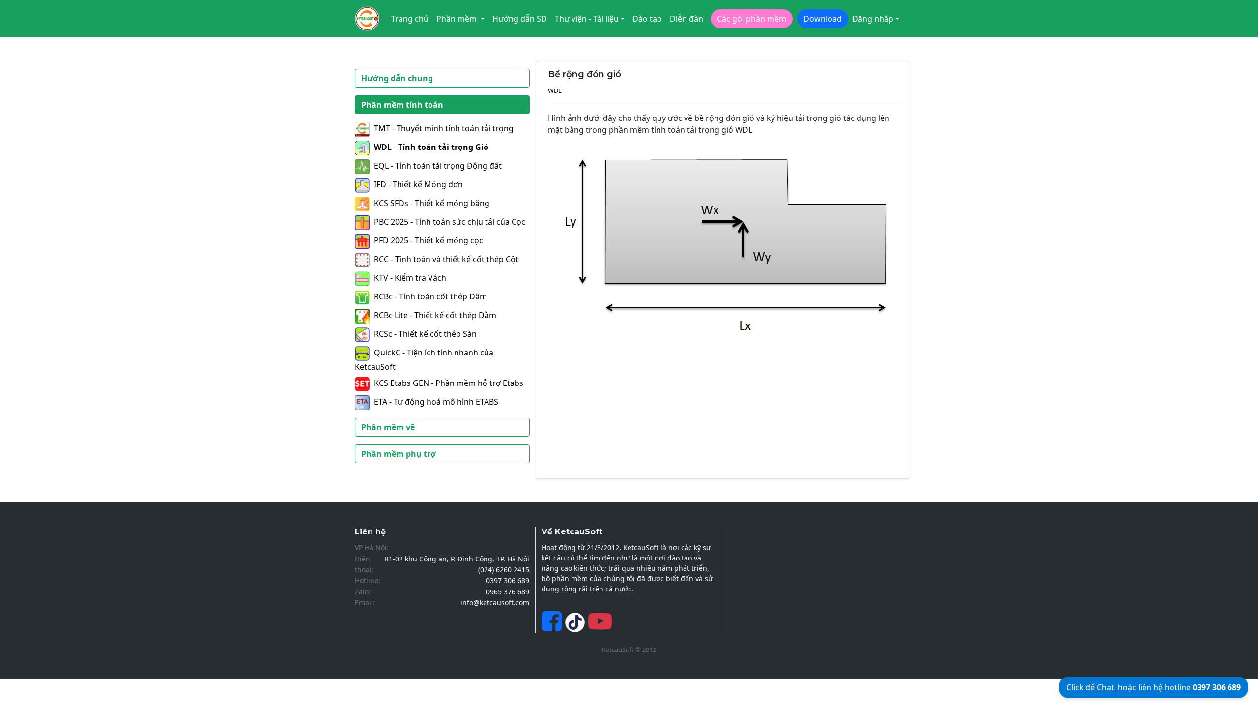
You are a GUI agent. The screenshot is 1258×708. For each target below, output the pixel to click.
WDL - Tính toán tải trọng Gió (431, 147)
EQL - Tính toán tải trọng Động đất (438, 165)
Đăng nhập (872, 18)
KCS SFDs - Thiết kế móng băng (431, 203)
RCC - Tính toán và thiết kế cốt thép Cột (446, 259)
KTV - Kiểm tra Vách (410, 277)
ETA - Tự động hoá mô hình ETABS (436, 401)
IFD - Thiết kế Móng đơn (418, 184)
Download (822, 18)
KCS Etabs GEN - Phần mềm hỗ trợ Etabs (448, 383)
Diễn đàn (686, 18)
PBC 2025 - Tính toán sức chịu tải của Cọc (449, 221)
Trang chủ (410, 18)
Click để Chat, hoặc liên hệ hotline (1153, 687)
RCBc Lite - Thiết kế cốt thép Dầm (435, 315)
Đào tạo (647, 18)
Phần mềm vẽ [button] (388, 427)
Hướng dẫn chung (397, 78)
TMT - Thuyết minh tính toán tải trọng (444, 128)
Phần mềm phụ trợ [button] (398, 453)
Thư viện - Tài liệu (587, 18)
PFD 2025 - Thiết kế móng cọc (428, 240)
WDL (555, 90)
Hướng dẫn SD (519, 18)
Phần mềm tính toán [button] (402, 104)
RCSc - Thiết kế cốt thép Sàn (425, 333)
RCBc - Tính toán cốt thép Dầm (430, 296)
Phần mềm (457, 18)
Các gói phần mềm (751, 18)
